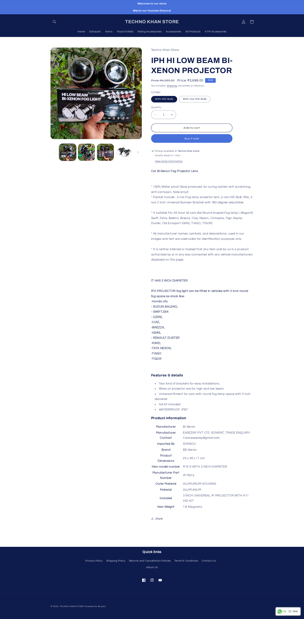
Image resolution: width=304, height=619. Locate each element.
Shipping (172, 86)
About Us (152, 567)
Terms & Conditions (186, 560)
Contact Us (209, 560)
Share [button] (159, 518)
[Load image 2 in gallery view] (86, 152)
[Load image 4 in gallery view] (124, 152)
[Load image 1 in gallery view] (67, 152)
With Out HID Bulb (195, 99)
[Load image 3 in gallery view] (105, 152)
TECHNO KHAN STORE (71, 606)
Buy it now (192, 138)
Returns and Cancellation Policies (150, 560)
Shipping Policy (115, 560)
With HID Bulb (164, 99)
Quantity (156, 107)
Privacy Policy (94, 560)
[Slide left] (54, 152)
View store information (169, 161)
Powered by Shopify (95, 606)
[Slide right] (138, 152)
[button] (54, 22)
